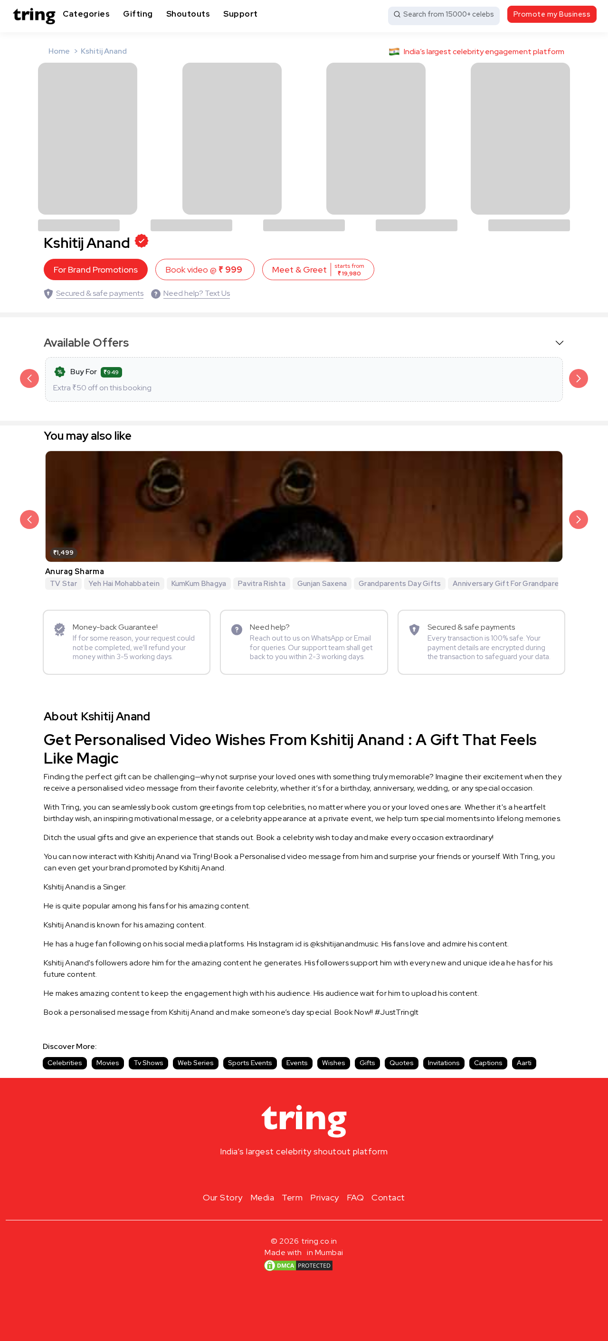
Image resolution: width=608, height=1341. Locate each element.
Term (292, 1197)
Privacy (324, 1197)
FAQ (355, 1197)
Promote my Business (552, 14)
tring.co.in (319, 1241)
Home (59, 51)
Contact (388, 1197)
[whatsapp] (334, 1174)
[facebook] (288, 1174)
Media (262, 1197)
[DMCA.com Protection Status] (298, 1265)
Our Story (223, 1197)
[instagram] (273, 1174)
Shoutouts (188, 14)
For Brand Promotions (96, 269)
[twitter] (304, 1174)
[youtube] (319, 1174)
